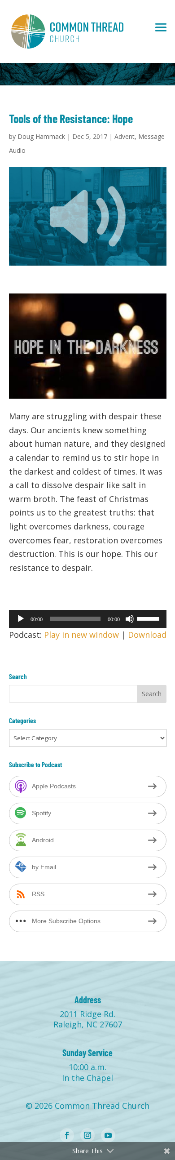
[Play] (20, 618)
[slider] (149, 618)
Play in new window (81, 634)
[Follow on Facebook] (67, 1135)
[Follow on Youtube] (108, 1135)
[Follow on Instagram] (87, 1135)
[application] (87, 619)
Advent (124, 136)
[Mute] (129, 618)
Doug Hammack (41, 136)
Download (147, 634)
